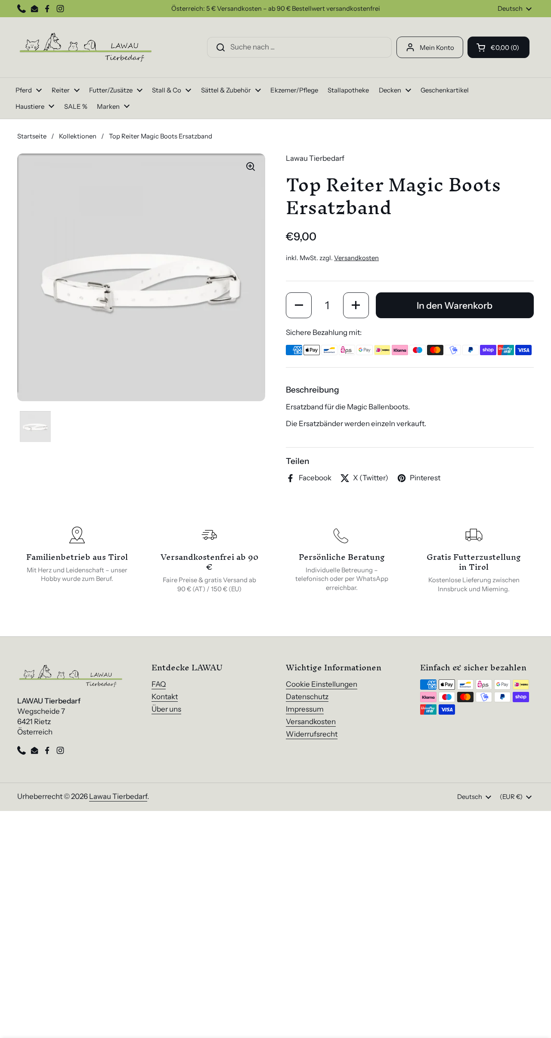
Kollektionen (77, 136)
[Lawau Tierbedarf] (86, 47)
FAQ (159, 684)
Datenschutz (307, 696)
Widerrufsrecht (311, 734)
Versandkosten (356, 258)
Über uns (166, 709)
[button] (498, 47)
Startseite (31, 136)
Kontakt (165, 696)
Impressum (305, 709)
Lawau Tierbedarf (118, 796)
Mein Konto (437, 47)
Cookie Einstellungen (321, 684)
